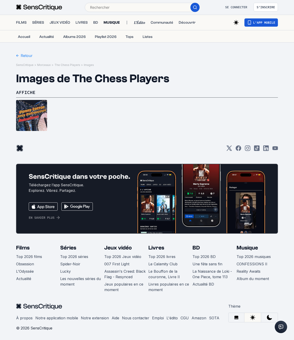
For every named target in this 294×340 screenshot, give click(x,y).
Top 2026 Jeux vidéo (122, 256)
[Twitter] (229, 150)
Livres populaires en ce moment (168, 287)
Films (23, 248)
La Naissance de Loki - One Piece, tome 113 (212, 274)
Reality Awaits (248, 271)
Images (89, 65)
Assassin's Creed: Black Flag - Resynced (125, 274)
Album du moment (253, 278)
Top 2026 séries (74, 256)
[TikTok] (257, 150)
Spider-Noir (70, 264)
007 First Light (116, 264)
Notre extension (95, 318)
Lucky (65, 271)
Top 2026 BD (204, 256)
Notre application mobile (56, 318)
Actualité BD (203, 284)
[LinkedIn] (266, 150)
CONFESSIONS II (252, 264)
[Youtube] (275, 150)
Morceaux (44, 65)
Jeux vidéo (118, 248)
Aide (115, 318)
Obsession (25, 264)
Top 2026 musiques (254, 256)
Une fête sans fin (207, 264)
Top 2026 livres (161, 256)
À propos (24, 318)
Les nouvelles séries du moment (80, 281)
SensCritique (25, 65)
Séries (68, 248)
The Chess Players (67, 65)
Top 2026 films (29, 256)
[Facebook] (238, 150)
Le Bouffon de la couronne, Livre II (164, 274)
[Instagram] (247, 150)
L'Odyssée (25, 271)
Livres (156, 248)
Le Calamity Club (163, 264)
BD (196, 248)
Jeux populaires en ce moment (123, 287)
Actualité (23, 278)
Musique (247, 248)
